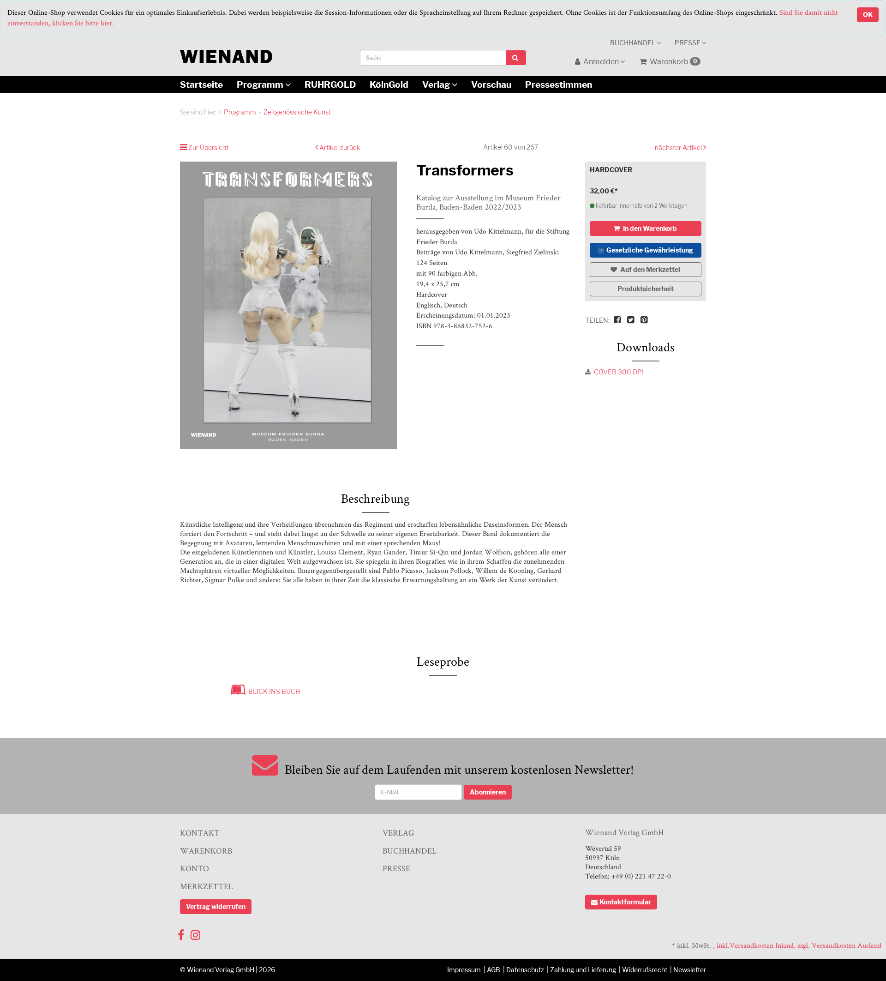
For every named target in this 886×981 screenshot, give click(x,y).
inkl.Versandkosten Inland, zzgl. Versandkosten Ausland (799, 945)
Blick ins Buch (272, 691)
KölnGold (389, 84)
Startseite (201, 84)
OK (868, 14)
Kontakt (200, 832)
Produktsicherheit (645, 289)
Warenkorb (672, 61)
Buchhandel (633, 43)
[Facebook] (181, 933)
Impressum (464, 970)
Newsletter (689, 970)
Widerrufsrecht (644, 970)
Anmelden (601, 61)
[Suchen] (516, 57)
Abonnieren (488, 792)
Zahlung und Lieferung (583, 970)
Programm (261, 84)
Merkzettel (206, 886)
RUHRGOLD (330, 84)
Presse (688, 43)
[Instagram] (195, 933)
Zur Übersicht (208, 147)
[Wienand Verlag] (226, 55)
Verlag (437, 84)
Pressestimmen (558, 84)
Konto (194, 868)
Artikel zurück (339, 147)
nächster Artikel (679, 147)
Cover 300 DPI (619, 372)
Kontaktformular (625, 902)
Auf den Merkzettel (649, 269)
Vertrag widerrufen (215, 906)
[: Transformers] (291, 305)
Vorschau (491, 84)
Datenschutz (525, 970)
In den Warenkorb (649, 228)
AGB (493, 970)
